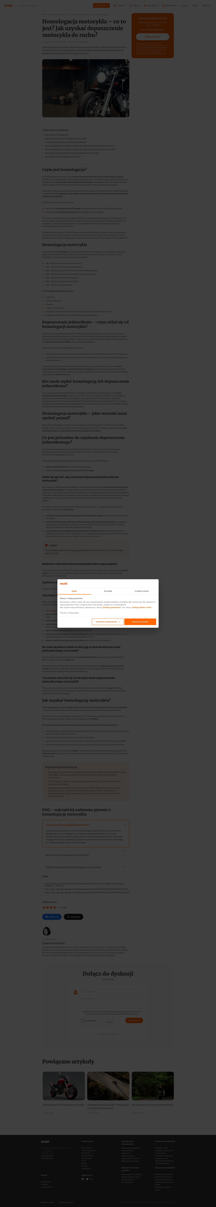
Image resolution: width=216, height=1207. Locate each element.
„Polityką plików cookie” (141, 607)
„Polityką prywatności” (112, 607)
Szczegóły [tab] (108, 591)
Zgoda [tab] (74, 591)
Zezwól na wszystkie (140, 622)
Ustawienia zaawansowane (106, 622)
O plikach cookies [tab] (142, 591)
